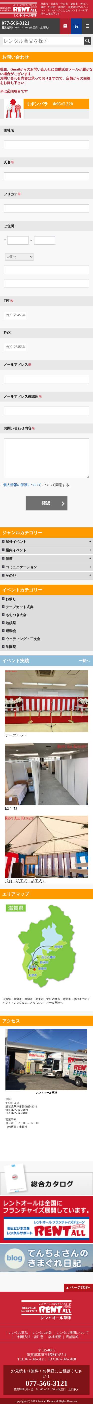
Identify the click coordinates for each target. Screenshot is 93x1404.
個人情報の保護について (22, 485)
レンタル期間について (73, 1332)
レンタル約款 (42, 1332)
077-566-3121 (16, 23)
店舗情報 (72, 1337)
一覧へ (84, 661)
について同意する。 (38, 485)
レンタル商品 (18, 1332)
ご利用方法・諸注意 (28, 1337)
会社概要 (54, 1337)
